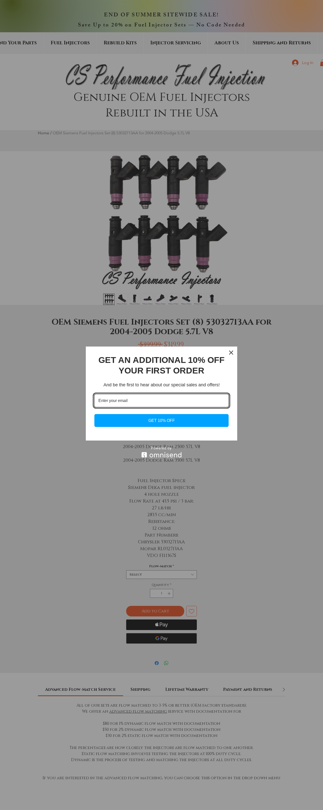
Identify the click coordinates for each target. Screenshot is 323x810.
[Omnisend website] (161, 452)
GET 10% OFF (161, 420)
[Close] (231, 353)
